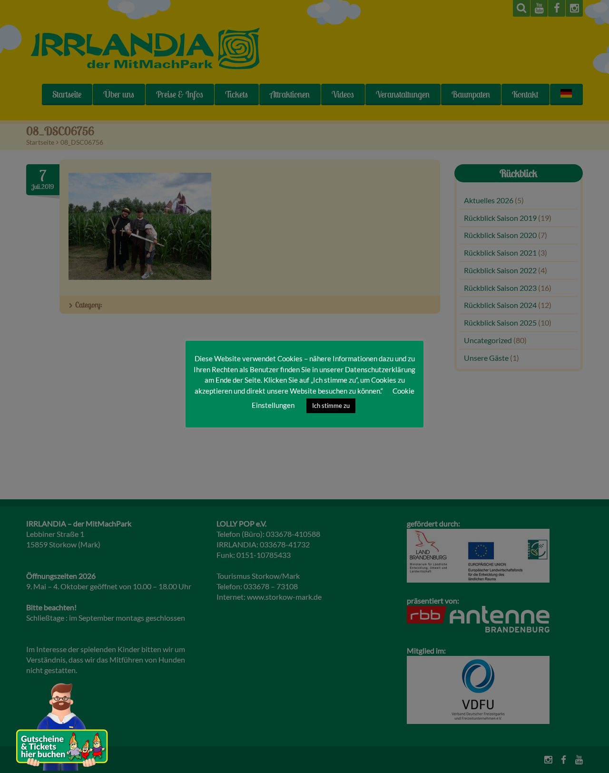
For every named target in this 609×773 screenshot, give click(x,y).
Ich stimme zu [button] (331, 405)
